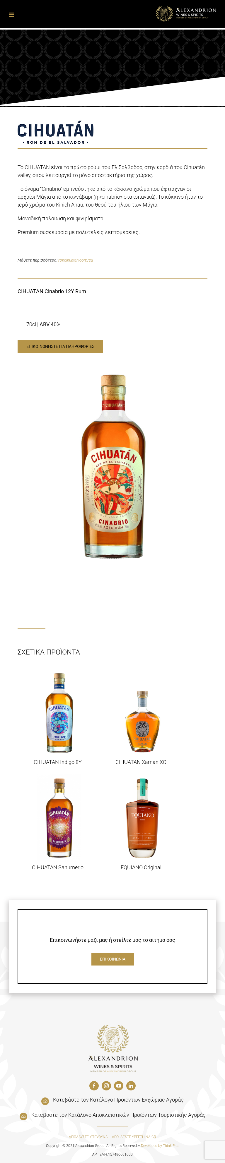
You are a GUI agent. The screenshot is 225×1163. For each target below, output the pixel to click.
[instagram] (106, 1085)
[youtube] (118, 1085)
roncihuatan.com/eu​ (75, 260)
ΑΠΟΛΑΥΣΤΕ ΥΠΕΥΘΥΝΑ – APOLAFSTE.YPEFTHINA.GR (112, 1137)
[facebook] (94, 1085)
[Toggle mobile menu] (12, 15)
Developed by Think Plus (160, 1146)
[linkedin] (131, 1085)
